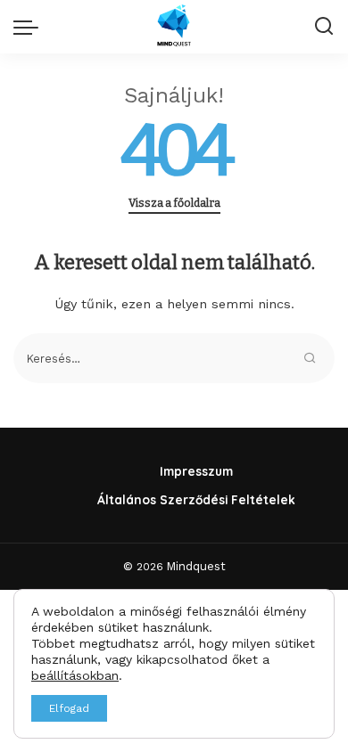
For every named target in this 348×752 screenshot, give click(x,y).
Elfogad (69, 708)
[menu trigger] (30, 26)
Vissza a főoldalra (174, 202)
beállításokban (75, 675)
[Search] (324, 26)
